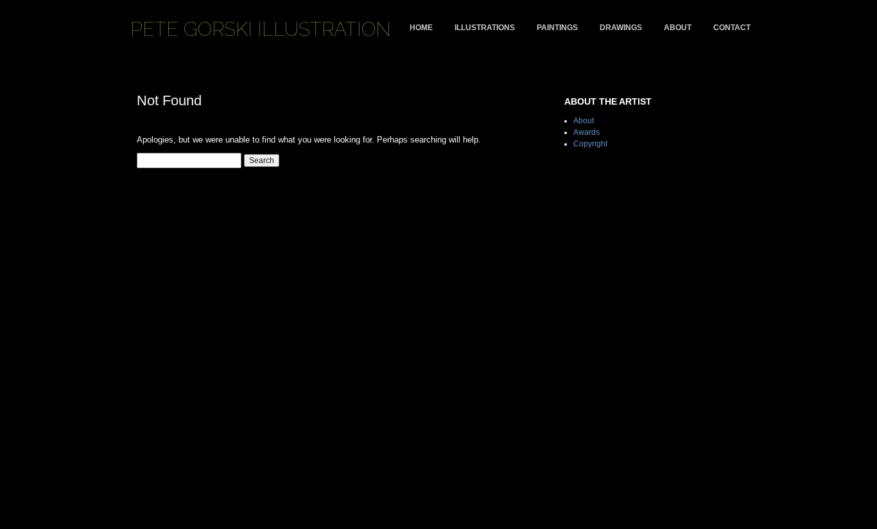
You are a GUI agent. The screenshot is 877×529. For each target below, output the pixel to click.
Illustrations (485, 27)
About (677, 27)
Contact (732, 27)
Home (421, 27)
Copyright (590, 143)
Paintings (557, 27)
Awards (586, 132)
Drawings (621, 27)
